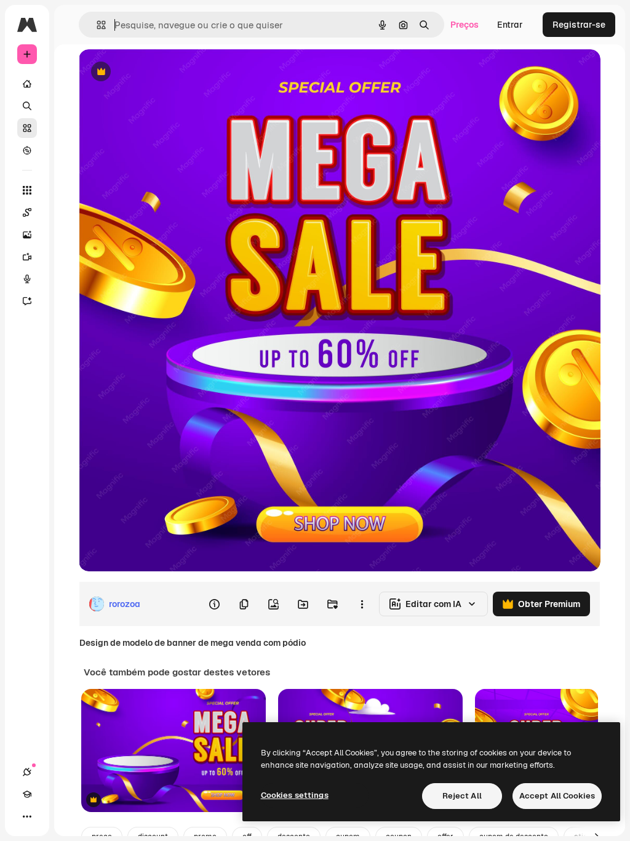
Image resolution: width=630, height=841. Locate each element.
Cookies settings (295, 795)
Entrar (510, 24)
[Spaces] (27, 212)
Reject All (462, 796)
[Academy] (27, 794)
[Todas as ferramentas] (27, 190)
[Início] (27, 84)
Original (157, 72)
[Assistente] (27, 301)
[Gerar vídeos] (27, 257)
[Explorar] (27, 150)
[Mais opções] (361, 604)
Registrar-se (578, 24)
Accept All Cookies (557, 796)
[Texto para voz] (27, 279)
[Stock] (27, 128)
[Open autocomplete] (96, 25)
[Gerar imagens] (27, 234)
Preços (464, 24)
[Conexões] (27, 772)
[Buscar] (27, 106)
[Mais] (27, 816)
